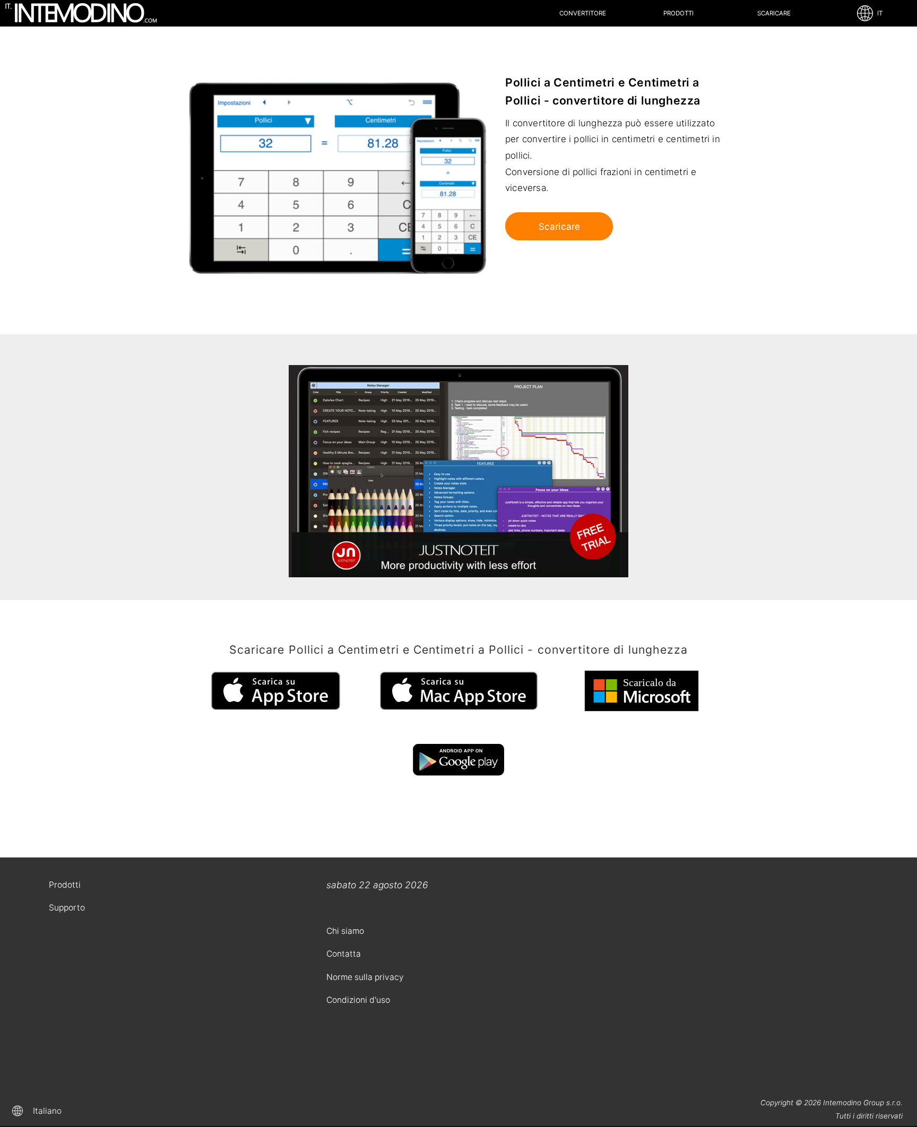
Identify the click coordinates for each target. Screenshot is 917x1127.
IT (878, 13)
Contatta (343, 954)
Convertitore (582, 13)
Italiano (47, 1111)
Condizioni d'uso (358, 1000)
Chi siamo (345, 931)
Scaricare (774, 13)
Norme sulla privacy (365, 977)
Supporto (67, 908)
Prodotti (678, 13)
